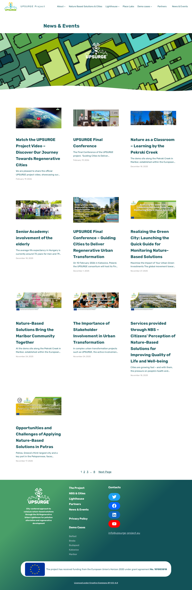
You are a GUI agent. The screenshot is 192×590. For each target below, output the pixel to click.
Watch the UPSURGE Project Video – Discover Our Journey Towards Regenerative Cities (38, 152)
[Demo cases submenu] (151, 6)
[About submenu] (64, 6)
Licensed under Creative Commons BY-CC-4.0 (96, 583)
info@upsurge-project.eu (124, 533)
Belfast (72, 536)
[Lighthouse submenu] (118, 6)
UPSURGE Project (33, 6)
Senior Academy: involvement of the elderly (34, 238)
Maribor (73, 554)
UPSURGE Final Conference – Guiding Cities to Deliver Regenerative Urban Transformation (94, 244)
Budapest (74, 545)
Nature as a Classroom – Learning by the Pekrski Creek (153, 146)
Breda (72, 540)
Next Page (105, 471)
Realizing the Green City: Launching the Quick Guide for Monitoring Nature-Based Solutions (150, 244)
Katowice (74, 549)
